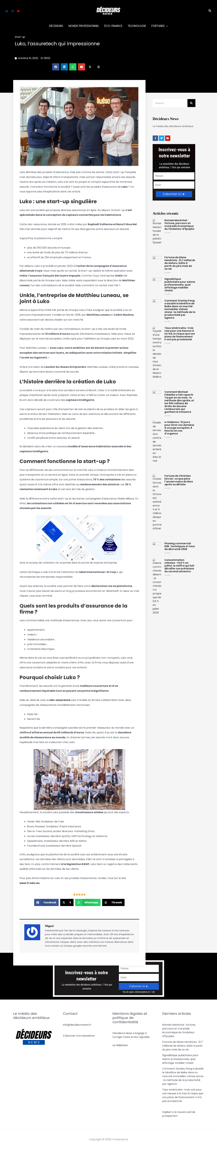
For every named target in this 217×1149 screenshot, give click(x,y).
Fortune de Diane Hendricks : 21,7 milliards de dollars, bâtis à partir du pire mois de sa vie (179, 263)
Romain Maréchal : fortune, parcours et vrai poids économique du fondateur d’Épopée (179, 225)
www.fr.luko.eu (30, 883)
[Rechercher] (191, 103)
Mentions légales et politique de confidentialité (129, 1017)
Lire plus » (167, 232)
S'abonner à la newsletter (79, 1036)
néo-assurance (59, 700)
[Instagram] (12, 11)
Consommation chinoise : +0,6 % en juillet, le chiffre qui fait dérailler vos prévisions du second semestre (179, 565)
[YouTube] (18, 11)
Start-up (20, 36)
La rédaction (120, 1045)
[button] (210, 11)
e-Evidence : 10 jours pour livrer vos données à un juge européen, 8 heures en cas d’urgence (179, 427)
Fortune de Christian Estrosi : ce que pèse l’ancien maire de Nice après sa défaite (178, 480)
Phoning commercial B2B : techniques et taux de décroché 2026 (179, 546)
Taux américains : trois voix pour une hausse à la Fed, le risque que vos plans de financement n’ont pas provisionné (179, 333)
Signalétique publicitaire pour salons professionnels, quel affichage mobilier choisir (179, 284)
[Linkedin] (7, 11)
